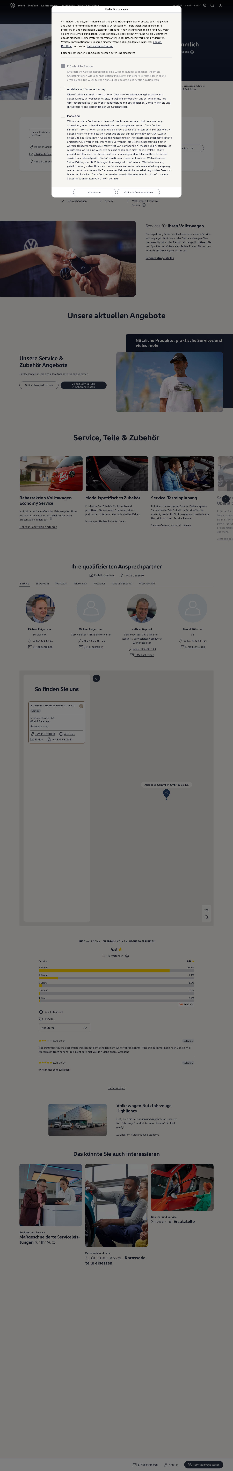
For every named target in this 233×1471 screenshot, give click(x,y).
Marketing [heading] (73, 116)
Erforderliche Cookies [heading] (80, 66)
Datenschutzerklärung (100, 46)
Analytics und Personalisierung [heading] (86, 89)
